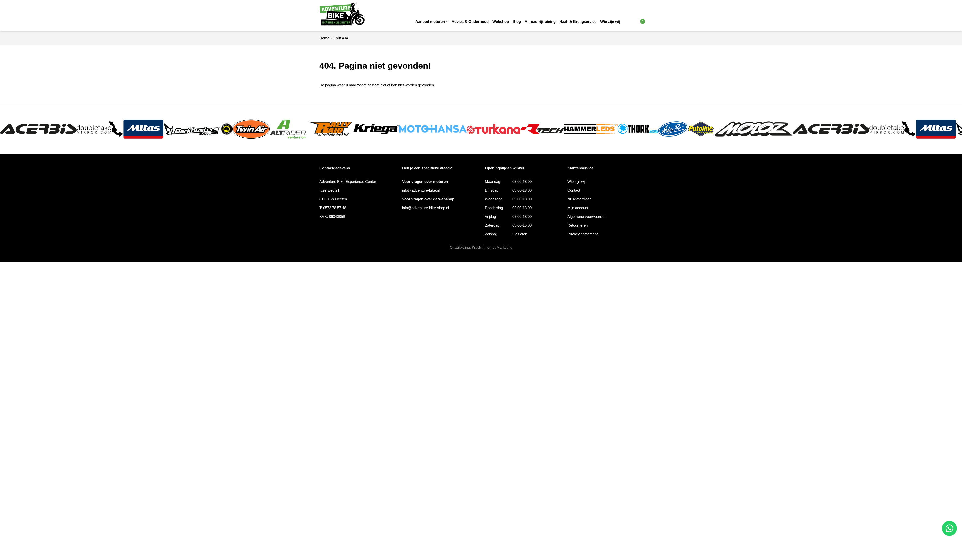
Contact (573, 190)
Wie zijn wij (610, 21)
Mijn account (577, 208)
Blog (517, 21)
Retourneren (577, 225)
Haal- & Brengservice (577, 21)
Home (324, 38)
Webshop (500, 21)
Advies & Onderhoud (470, 21)
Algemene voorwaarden (586, 216)
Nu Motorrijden (579, 199)
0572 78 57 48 (334, 208)
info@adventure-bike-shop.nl (425, 208)
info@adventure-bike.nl (421, 190)
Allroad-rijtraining (540, 21)
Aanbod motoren (430, 21)
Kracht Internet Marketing (492, 247)
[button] (632, 21)
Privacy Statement (582, 234)
